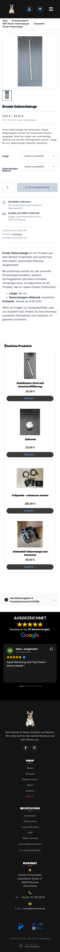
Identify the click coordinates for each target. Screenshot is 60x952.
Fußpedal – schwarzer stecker (30, 495)
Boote (30, 768)
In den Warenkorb (37, 187)
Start (5, 20)
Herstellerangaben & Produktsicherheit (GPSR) (23, 600)
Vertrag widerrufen (31, 850)
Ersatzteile (39, 23)
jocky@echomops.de (34, 908)
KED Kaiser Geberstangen (16, 23)
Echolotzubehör (20, 20)
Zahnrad (30, 439)
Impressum (30, 815)
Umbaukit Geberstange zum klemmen (30, 553)
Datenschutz (30, 821)
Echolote (30, 773)
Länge (5, 156)
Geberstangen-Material (10, 170)
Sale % (30, 796)
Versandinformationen (30, 844)
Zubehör (30, 790)
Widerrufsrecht (30, 838)
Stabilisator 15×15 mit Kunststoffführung (30, 384)
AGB (30, 832)
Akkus (30, 785)
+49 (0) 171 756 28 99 (33, 897)
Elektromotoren (30, 779)
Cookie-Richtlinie (30, 827)
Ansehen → (30, 398)
